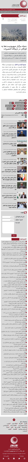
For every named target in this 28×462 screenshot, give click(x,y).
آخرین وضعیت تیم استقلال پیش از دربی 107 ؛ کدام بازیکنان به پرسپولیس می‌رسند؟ (15, 314)
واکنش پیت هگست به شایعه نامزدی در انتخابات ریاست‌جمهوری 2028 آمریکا (14, 368)
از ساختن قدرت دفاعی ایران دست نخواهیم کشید (14, 242)
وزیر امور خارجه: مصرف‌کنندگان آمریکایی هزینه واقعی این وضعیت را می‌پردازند (15, 244)
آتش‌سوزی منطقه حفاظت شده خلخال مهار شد (14, 247)
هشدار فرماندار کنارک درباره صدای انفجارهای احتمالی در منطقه (15, 355)
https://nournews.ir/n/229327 (9, 115)
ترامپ (8, 424)
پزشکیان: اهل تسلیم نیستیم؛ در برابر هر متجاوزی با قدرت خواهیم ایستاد (14, 332)
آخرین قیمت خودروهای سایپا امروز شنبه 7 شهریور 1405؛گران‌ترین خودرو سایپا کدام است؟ (15, 409)
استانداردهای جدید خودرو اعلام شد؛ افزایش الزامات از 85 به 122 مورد (15, 259)
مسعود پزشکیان (22, 429)
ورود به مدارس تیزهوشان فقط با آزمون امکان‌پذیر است (14, 396)
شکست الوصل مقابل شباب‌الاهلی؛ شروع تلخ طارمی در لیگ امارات (15, 392)
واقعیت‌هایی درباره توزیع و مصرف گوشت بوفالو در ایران (15, 256)
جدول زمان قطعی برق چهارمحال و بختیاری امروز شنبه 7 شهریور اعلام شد (14, 385)
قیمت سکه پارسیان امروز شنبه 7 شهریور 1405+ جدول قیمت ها (14, 263)
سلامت (24, 431)
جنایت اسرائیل (9, 106)
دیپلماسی (5, 425)
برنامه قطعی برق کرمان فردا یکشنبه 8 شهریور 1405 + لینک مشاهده (15, 291)
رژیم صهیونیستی (20, 103)
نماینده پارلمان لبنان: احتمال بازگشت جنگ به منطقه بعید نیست (15, 295)
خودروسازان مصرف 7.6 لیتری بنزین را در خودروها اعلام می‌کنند (14, 250)
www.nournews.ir (13, 453)
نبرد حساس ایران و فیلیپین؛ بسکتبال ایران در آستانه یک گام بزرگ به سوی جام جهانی (15, 282)
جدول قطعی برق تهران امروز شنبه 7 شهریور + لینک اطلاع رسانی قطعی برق (15, 379)
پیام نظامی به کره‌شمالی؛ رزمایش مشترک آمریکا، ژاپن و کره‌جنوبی (14, 347)
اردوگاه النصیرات (20, 109)
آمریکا (20, 424)
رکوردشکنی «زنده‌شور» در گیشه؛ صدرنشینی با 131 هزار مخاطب (14, 340)
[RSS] (8, 459)
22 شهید (9, 109)
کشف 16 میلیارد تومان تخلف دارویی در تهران (15, 285)
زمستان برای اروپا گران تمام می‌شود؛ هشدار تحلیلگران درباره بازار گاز (15, 321)
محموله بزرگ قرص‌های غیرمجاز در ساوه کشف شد (15, 267)
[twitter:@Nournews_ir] (19, 459)
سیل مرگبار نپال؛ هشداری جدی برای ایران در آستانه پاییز (15, 362)
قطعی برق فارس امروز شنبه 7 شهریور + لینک (15, 382)
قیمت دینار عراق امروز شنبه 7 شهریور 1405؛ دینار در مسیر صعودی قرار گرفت (14, 306)
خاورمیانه (24, 427)
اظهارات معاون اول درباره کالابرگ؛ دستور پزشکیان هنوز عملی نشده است (14, 278)
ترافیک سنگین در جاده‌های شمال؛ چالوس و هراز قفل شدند (14, 325)
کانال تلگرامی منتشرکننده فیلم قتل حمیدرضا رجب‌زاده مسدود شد (15, 359)
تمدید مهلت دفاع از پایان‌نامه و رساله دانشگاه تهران (15, 413)
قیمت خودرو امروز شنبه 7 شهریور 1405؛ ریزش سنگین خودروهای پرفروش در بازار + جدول (15, 372)
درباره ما (22, 456)
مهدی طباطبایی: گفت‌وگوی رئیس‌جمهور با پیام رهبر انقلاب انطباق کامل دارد (15, 405)
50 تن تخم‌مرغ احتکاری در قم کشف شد (16, 365)
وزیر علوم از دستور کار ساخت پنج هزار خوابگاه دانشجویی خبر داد (15, 336)
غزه (10, 103)
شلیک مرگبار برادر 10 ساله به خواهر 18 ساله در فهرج (15, 351)
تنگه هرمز (14, 424)
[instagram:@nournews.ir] (24, 459)
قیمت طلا (17, 427)
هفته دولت (13, 425)
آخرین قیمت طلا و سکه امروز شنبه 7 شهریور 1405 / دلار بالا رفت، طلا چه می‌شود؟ (15, 302)
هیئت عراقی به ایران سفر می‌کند (18, 399)
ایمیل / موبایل (19, 220)
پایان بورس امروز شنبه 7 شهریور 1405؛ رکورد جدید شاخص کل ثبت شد (14, 274)
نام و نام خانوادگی (20, 217)
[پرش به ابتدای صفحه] (14, 420)
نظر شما (18, 223)
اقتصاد (14, 429)
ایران (25, 424)
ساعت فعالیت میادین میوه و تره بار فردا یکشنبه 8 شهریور (14, 317)
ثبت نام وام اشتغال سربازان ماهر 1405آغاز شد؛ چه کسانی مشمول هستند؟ (15, 344)
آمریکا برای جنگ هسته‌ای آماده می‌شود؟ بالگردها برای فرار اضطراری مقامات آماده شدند (14, 388)
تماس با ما (6, 456)
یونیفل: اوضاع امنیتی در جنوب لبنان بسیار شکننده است (16, 329)
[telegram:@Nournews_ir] (14, 459)
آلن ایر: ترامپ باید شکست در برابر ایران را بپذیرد (14, 253)
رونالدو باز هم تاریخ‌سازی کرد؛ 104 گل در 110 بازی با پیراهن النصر (14, 299)
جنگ (7, 427)
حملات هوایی (20, 106)
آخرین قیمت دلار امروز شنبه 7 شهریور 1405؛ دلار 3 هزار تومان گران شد (14, 287)
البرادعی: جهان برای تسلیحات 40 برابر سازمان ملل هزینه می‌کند (14, 310)
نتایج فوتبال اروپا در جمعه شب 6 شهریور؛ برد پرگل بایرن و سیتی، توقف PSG (15, 402)
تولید (9, 429)
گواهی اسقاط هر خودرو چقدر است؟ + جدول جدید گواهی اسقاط (15, 271)
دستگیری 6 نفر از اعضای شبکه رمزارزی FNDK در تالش (14, 375)
